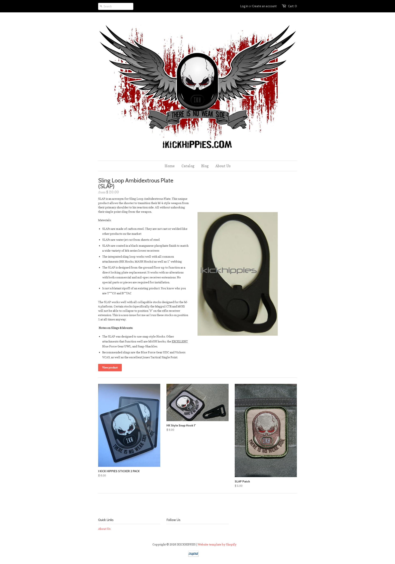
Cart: (292, 6)
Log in (244, 6)
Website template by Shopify (217, 544)
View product (110, 367)
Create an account (264, 6)
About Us (104, 528)
